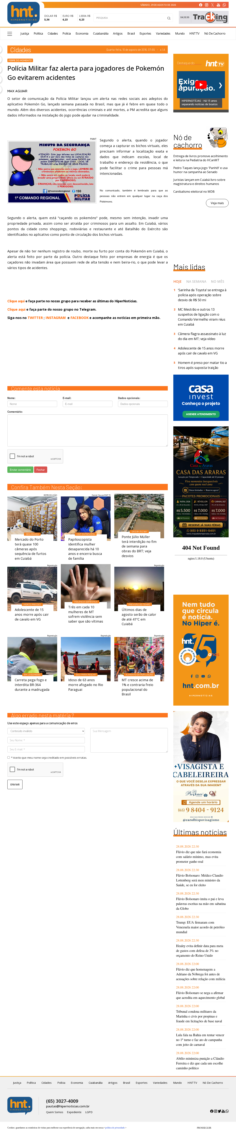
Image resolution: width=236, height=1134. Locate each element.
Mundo (180, 33)
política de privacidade (115, 1127)
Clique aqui (16, 301)
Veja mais (217, 203)
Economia (82, 33)
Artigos (118, 33)
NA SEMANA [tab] (196, 281)
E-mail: (67, 398)
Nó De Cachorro (214, 33)
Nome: (11, 398)
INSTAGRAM (56, 317)
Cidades (53, 33)
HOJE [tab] (177, 281)
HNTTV (194, 33)
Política (38, 33)
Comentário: (15, 411)
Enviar (15, 784)
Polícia (67, 33)
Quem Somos (54, 1112)
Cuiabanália (100, 33)
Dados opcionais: (129, 398)
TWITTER (35, 317)
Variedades (163, 33)
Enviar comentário (20, 469)
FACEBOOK (79, 317)
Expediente (74, 1112)
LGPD (89, 1112)
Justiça (24, 33)
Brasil (131, 33)
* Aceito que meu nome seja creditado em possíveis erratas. (49, 757)
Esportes (145, 33)
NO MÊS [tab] (217, 281)
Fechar (41, 469)
